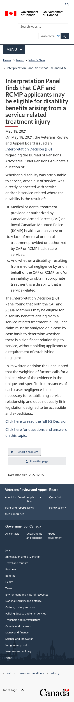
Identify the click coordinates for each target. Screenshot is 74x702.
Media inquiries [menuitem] (14, 514)
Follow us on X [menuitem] (57, 507)
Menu (12, 49)
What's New (37, 60)
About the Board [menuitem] (15, 497)
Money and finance (17, 632)
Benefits (10, 575)
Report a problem (27, 451)
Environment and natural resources (26, 594)
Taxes (8, 588)
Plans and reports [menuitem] (15, 507)
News (20, 60)
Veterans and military (18, 651)
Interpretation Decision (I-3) (28, 149)
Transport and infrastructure (22, 620)
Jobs (7, 550)
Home (7, 60)
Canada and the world (18, 626)
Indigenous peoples (17, 645)
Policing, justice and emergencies (25, 613)
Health (9, 582)
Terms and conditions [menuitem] (31, 673)
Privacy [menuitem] (55, 673)
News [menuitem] (30, 507)
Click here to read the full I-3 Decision (36, 421)
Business (10, 569)
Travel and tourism (16, 563)
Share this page (38, 461)
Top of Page (10, 690)
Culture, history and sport (20, 607)
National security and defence (23, 601)
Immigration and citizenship (22, 556)
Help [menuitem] (9, 673)
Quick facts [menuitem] (56, 497)
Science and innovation (19, 638)
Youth (8, 657)
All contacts (12, 533)
